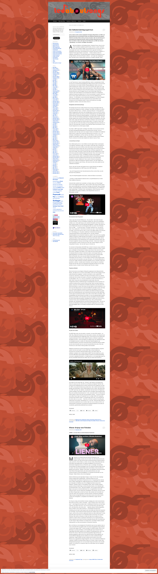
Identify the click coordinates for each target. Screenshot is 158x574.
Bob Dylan (55, 179)
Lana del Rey (55, 190)
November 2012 (56, 173)
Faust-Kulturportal (56, 240)
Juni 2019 (54, 96)
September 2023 (56, 77)
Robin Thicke (55, 198)
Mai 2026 (54, 67)
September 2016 (56, 122)
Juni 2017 (54, 114)
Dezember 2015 (56, 131)
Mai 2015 (54, 136)
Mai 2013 (54, 165)
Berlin (58, 178)
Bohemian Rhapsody (56, 181)
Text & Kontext (55, 59)
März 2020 (55, 93)
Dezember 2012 (56, 172)
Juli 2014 (54, 148)
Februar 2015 (55, 140)
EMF (60, 184)
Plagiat (58, 192)
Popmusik (56, 194)
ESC (61, 184)
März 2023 (55, 81)
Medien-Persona (78, 419)
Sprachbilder (55, 57)
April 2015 (55, 138)
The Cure (54, 207)
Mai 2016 (54, 125)
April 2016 (55, 126)
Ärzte (54, 212)
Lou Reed (54, 192)
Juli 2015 (54, 135)
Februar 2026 (55, 68)
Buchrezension (56, 43)
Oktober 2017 (55, 111)
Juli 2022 (54, 83)
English (84, 21)
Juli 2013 (54, 162)
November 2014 (56, 143)
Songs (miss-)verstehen (57, 52)
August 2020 (55, 92)
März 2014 (55, 152)
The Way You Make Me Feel (57, 209)
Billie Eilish (78, 420)
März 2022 (55, 85)
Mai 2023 (54, 80)
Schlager (56, 200)
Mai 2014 (54, 149)
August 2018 (55, 105)
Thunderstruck (55, 210)
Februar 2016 (55, 128)
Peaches (97, 420)
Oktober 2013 (55, 158)
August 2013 (55, 161)
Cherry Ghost (55, 182)
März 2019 (55, 97)
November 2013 (56, 157)
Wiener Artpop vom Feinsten (80, 427)
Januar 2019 (55, 100)
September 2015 (56, 134)
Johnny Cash (55, 187)
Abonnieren (56, 38)
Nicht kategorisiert (56, 47)
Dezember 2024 (56, 72)
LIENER (93, 559)
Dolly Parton (55, 184)
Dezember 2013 (56, 156)
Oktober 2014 (55, 144)
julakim (59, 187)
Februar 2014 (55, 153)
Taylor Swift (60, 206)
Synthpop (55, 206)
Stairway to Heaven (58, 204)
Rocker (58, 198)
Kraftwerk (55, 189)
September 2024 (56, 74)
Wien (96, 559)
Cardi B (81, 420)
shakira (62, 201)
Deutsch (79, 21)
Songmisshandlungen (57, 48)
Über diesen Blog (62, 21)
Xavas (59, 210)
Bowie (61, 181)
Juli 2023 (54, 79)
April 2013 (55, 166)
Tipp (81, 559)
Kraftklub (62, 187)
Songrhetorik (84, 419)
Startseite (55, 21)
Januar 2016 (55, 130)
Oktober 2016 (55, 121)
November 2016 (56, 119)
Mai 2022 (54, 84)
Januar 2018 (55, 109)
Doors (58, 184)
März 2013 (55, 168)
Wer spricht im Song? (57, 62)
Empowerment (85, 420)
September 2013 (56, 160)
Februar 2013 (55, 169)
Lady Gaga (60, 189)
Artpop (90, 559)
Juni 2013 (54, 164)
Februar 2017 (55, 117)
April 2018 (55, 106)
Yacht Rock (62, 210)
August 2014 (55, 147)
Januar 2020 (55, 94)
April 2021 (55, 89)
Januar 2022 (55, 87)
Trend (54, 61)
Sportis (54, 204)
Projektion (62, 194)
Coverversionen (56, 44)
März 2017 (55, 115)
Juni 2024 (54, 75)
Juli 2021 (54, 88)
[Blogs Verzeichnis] (55, 219)
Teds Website (55, 241)
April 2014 (55, 151)
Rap (54, 197)
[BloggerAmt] (56, 216)
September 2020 (56, 91)
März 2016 (55, 127)
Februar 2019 (55, 98)
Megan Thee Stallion (92, 420)
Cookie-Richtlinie (32, 572)
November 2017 (56, 110)
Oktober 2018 (55, 104)
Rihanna (62, 196)
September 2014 (56, 145)
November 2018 (56, 102)
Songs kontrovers (98, 419)
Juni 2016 (54, 123)
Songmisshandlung (57, 203)
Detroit (59, 183)
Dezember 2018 (56, 101)
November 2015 (56, 132)
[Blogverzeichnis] (56, 217)
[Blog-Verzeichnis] (55, 215)
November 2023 (56, 76)
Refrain (56, 196)
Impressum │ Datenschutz (71, 21)
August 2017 (55, 113)
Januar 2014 (55, 155)
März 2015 (55, 139)
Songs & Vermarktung (90, 419)
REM (58, 196)
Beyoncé (61, 178)
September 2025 (56, 70)
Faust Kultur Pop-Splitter (57, 233)
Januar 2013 (55, 170)
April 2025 (55, 71)
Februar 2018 (55, 107)
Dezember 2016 (56, 118)
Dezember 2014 (56, 141)
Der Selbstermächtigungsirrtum (81, 30)
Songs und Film (56, 56)
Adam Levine (55, 178)
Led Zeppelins (59, 190)
